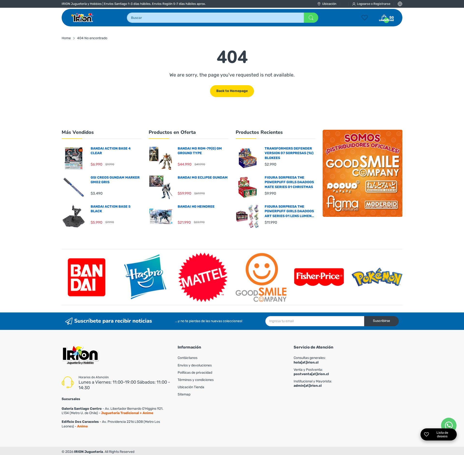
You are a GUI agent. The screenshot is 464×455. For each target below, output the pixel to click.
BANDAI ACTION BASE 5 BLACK (110, 209)
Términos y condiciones (196, 380)
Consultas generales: (310, 360)
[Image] (362, 173)
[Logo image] (87, 277)
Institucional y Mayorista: (313, 383)
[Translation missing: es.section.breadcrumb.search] (311, 18)
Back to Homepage (232, 91)
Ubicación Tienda (191, 387)
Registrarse (381, 4)
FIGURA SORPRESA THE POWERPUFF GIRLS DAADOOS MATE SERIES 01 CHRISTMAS (289, 182)
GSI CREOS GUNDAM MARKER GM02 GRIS (115, 179)
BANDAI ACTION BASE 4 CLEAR (111, 150)
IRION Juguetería (88, 452)
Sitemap (184, 394)
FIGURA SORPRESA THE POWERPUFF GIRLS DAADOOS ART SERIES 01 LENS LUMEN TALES (289, 212)
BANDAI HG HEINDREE (196, 207)
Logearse (364, 4)
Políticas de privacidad (195, 373)
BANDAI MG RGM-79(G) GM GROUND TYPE (200, 150)
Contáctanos (187, 358)
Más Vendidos (78, 132)
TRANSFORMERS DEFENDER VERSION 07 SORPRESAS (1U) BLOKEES (289, 153)
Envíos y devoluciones (195, 365)
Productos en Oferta (172, 132)
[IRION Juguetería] (82, 17)
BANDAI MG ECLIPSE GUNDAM (203, 177)
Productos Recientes (259, 132)
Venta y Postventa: (311, 372)
